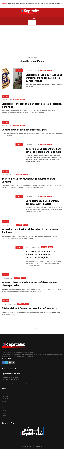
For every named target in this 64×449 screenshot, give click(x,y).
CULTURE (4, 410)
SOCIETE (43, 70)
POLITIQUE (5, 396)
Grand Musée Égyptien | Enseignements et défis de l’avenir (24, 4)
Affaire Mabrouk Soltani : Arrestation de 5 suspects (29, 308)
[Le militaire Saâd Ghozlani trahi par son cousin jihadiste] (12, 204)
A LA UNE (4, 393)
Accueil (28, 58)
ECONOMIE (5, 399)
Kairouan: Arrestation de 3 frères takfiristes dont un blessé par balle (29, 284)
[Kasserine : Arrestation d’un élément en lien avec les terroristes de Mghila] (12, 255)
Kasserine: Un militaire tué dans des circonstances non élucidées (31, 231)
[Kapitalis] (32, 11)
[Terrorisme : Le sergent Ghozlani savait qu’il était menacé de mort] (12, 152)
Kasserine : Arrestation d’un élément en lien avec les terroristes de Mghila (40, 254)
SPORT (4, 405)
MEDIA (4, 413)
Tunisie (49, 70)
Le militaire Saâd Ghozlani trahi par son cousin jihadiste (42, 202)
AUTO (3, 407)
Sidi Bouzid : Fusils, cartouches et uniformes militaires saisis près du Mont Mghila (44, 78)
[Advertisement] (32, 38)
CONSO (4, 416)
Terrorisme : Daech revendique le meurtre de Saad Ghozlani (28, 180)
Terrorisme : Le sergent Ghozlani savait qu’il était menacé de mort (43, 150)
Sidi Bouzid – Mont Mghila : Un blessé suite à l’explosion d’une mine (32, 105)
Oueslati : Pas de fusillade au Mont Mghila (24, 129)
